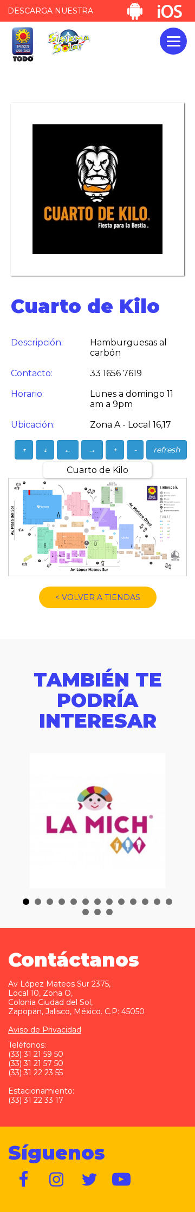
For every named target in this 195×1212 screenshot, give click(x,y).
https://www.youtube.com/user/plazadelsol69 (122, 1179)
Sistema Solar (68, 42)
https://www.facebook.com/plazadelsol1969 (24, 1179)
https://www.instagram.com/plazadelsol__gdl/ (57, 1179)
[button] (26, 901)
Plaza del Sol (22, 44)
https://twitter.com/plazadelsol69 (89, 1179)
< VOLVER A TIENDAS (97, 597)
